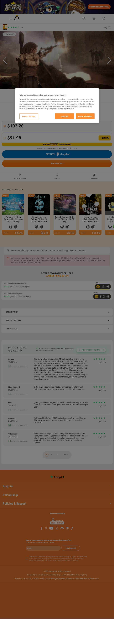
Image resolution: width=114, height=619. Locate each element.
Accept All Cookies (85, 116)
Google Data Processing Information (61, 109)
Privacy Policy (43, 109)
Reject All (64, 116)
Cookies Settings (28, 116)
